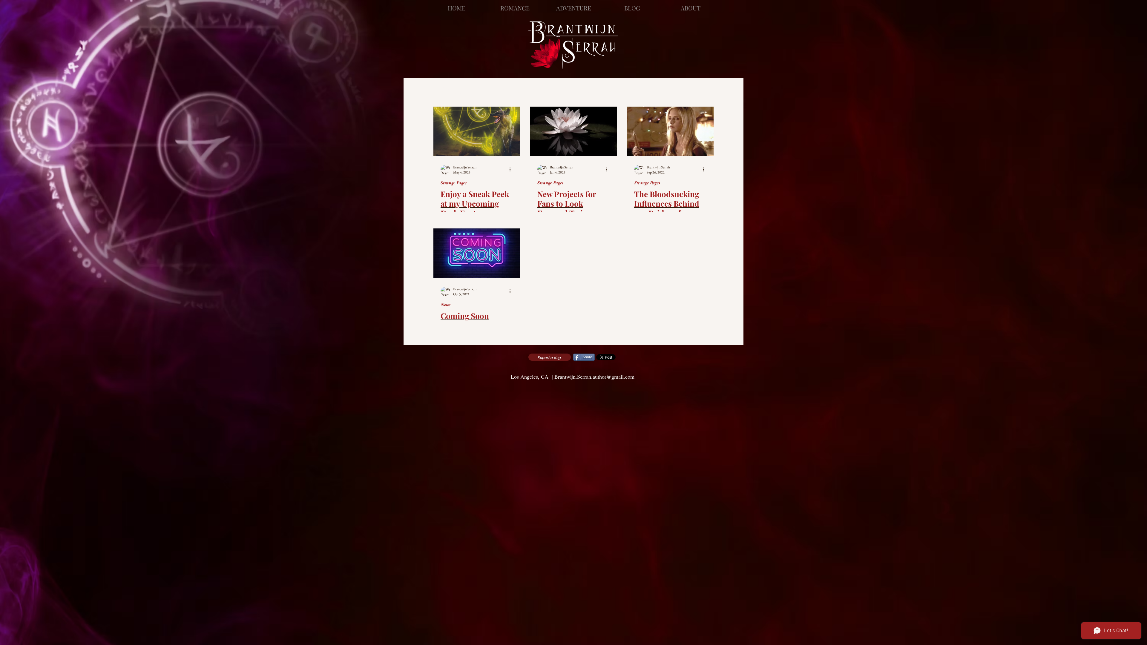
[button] (706, 91)
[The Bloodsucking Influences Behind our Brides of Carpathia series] (670, 131)
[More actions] (512, 169)
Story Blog (578, 90)
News (540, 90)
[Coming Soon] (476, 253)
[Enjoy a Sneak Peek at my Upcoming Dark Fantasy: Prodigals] (476, 131)
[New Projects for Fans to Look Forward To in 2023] (573, 131)
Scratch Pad (626, 90)
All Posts (447, 90)
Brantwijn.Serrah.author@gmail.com (595, 376)
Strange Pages (496, 90)
